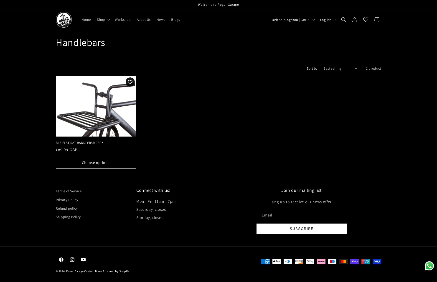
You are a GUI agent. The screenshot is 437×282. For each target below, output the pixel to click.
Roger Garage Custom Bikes (84, 271)
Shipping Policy (68, 216)
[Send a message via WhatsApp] (429, 266)
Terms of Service (69, 191)
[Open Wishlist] (365, 19)
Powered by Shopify (116, 271)
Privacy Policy (67, 199)
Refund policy (67, 208)
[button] (103, 19)
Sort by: (313, 68)
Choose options (95, 162)
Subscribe (302, 229)
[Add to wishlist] (130, 82)
